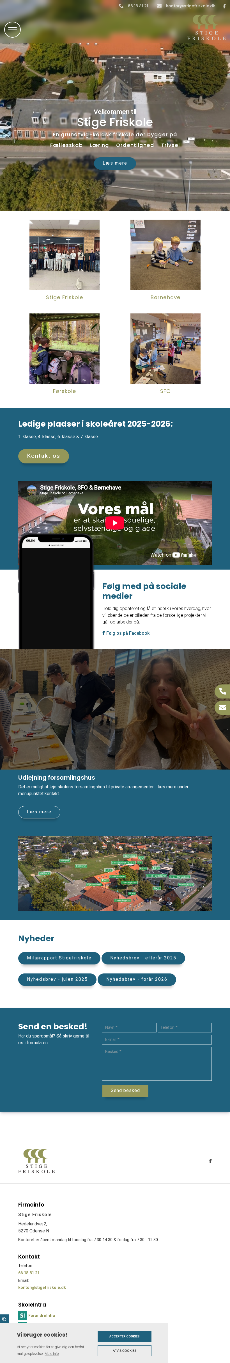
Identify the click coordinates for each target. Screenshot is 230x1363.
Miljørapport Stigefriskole (59, 958)
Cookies (4, 1318)
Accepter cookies (124, 1336)
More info (52, 1353)
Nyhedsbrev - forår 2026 (136, 979)
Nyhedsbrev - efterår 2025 (143, 958)
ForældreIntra (41, 1315)
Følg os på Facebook (127, 633)
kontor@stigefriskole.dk (190, 6)
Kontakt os (43, 455)
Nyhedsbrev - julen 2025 (57, 979)
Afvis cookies (124, 1350)
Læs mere (115, 163)
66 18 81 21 (138, 6)
